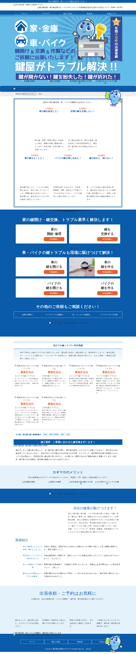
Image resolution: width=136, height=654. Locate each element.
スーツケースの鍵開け (54, 315)
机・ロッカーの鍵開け (82, 315)
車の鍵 (22, 187)
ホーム (24, 14)
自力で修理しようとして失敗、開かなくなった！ (33, 548)
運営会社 (88, 649)
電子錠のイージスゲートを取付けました (33, 557)
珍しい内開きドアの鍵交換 (33, 565)
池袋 (45, 434)
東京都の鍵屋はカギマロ (62, 649)
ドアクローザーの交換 (109, 315)
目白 (68, 434)
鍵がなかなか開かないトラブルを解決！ (33, 574)
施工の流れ (67, 14)
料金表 (89, 14)
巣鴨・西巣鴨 (54, 434)
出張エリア (111, 14)
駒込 (62, 434)
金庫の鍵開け (27, 315)
